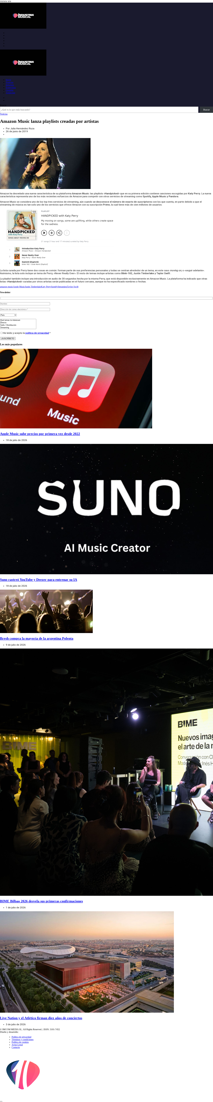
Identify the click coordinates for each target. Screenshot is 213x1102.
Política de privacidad (21, 1037)
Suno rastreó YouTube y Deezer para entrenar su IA (38, 579)
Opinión (9, 90)
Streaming (62, 286)
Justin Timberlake (33, 286)
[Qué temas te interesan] (18, 320)
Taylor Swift (72, 286)
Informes (10, 85)
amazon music (6, 286)
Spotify (54, 286)
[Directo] (18, 323)
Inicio (8, 79)
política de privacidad (37, 333)
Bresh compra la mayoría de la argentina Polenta (36, 638)
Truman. (23, 1032)
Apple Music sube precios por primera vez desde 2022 (40, 434)
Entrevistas (11, 87)
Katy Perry (46, 286)
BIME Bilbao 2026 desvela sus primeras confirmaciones (41, 901)
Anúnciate (10, 93)
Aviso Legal (17, 1044)
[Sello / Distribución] (18, 325)
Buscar (3, 105)
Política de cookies (20, 1042)
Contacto (16, 1047)
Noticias (9, 82)
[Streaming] (18, 327)
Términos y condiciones (22, 1039)
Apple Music (19, 286)
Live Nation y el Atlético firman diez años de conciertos (41, 1018)
